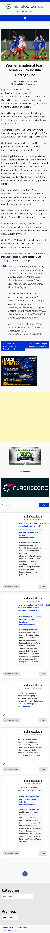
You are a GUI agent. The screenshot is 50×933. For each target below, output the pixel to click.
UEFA (28, 81)
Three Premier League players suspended (37, 344)
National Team (19, 81)
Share (43, 586)
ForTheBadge (24, 706)
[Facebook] (25, 873)
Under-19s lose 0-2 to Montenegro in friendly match (12, 346)
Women (33, 81)
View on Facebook (11, 586)
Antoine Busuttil (32, 84)
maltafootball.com (24, 11)
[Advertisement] (25, 417)
